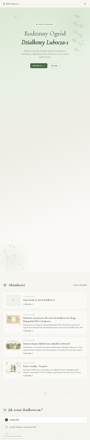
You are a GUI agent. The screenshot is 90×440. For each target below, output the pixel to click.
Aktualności (37, 66)
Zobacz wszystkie (80, 285)
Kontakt (54, 66)
